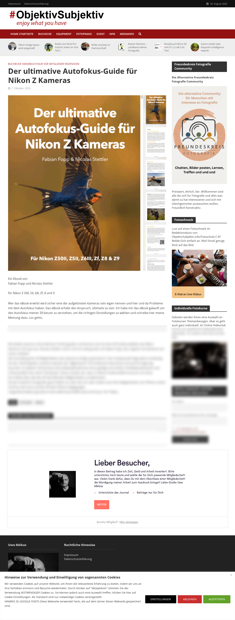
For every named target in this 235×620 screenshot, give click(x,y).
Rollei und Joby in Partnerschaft (100, 46)
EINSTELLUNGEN (161, 599)
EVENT (101, 34)
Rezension (72, 64)
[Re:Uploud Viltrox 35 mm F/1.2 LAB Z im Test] (157, 47)
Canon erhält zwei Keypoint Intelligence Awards (212, 47)
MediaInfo (127, 34)
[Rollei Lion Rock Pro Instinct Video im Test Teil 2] (48, 47)
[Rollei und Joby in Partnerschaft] (84, 46)
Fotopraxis (84, 34)
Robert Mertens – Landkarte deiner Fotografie (137, 47)
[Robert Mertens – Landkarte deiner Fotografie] (121, 47)
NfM (112, 34)
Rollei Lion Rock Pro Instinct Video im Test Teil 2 (66, 47)
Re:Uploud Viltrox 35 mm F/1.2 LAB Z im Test (175, 47)
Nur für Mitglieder (50, 64)
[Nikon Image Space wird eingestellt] (11, 46)
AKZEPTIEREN (217, 599)
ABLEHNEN (189, 599)
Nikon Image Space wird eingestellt (28, 46)
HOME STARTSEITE (21, 34)
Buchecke (45, 34)
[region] (117, 596)
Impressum (14, 3)
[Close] (231, 575)
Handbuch (29, 64)
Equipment (63, 34)
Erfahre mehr (14, 614)
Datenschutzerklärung (36, 3)
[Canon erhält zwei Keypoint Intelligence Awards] (194, 47)
